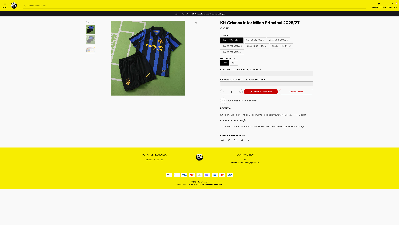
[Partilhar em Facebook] (222, 140)
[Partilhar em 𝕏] (229, 140)
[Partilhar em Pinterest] (241, 140)
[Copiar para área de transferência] (248, 140)
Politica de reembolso (154, 160)
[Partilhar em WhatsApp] (235, 140)
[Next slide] (92, 22)
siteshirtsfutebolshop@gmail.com (245, 162)
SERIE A (185, 14)
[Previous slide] (88, 22)
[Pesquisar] (25, 6)
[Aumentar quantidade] (240, 91)
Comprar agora (296, 92)
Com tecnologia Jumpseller (211, 184)
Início (176, 14)
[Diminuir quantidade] (222, 91)
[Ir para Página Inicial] (14, 5)
